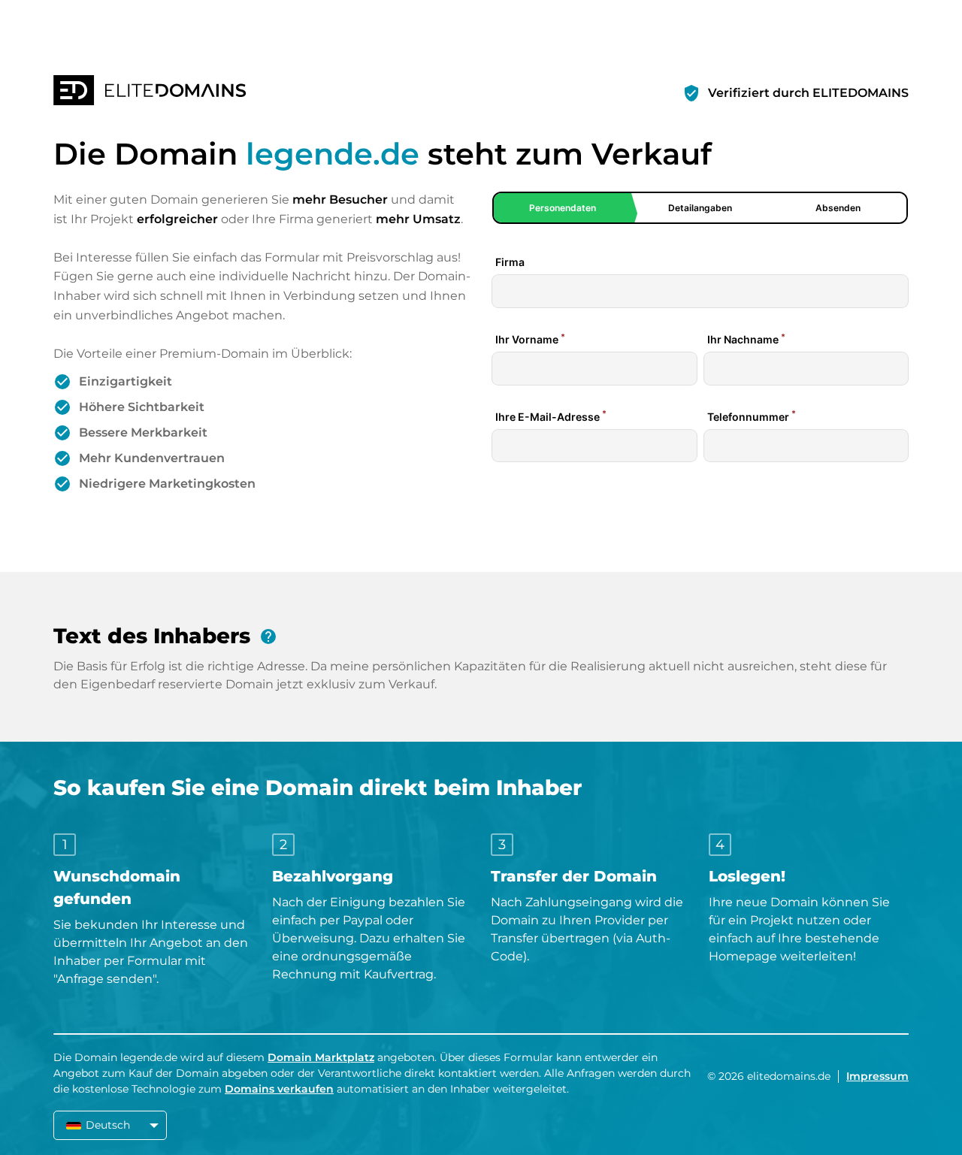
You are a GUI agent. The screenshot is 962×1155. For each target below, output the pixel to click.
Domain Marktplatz (321, 1057)
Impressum (877, 1076)
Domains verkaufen (279, 1089)
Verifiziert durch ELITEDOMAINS (808, 93)
